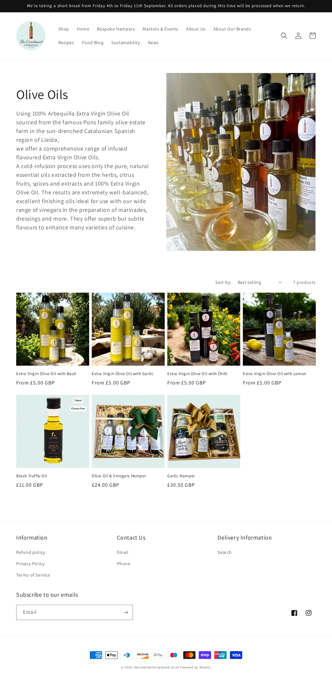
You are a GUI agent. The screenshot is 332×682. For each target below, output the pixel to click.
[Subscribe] (125, 612)
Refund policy (30, 552)
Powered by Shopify (195, 667)
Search (225, 552)
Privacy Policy (30, 563)
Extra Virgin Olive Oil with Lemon (274, 373)
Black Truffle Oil (31, 476)
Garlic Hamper (181, 476)
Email (123, 552)
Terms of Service (33, 575)
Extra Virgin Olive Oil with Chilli (197, 373)
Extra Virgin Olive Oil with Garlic (122, 373)
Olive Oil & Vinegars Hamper (119, 476)
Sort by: (223, 282)
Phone (124, 563)
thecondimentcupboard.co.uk (156, 667)
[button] (284, 36)
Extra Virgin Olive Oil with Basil (46, 373)
